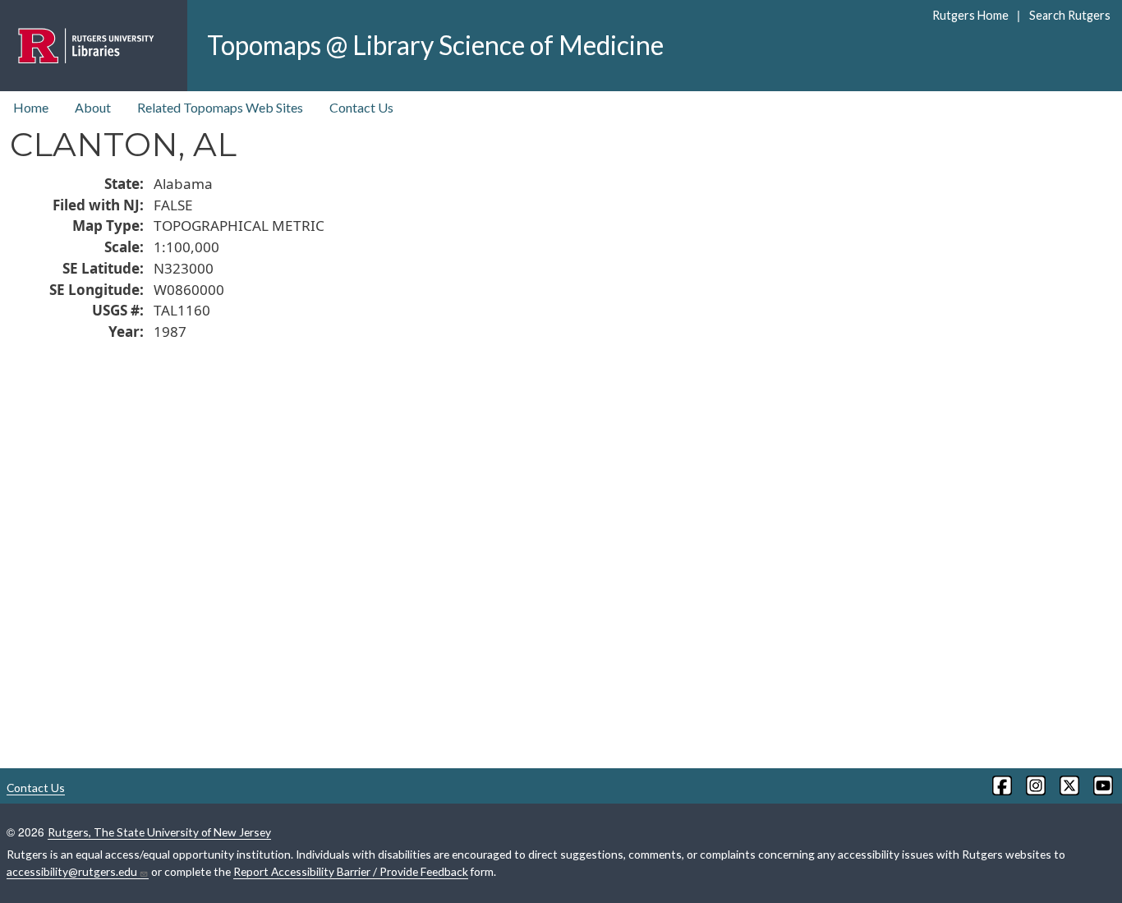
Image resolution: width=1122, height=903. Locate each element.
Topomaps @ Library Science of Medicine (435, 45)
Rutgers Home (970, 15)
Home (30, 107)
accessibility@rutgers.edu (72, 871)
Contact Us (361, 107)
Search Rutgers (1069, 15)
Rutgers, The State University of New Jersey (159, 832)
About (93, 107)
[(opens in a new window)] (1001, 785)
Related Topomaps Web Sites (220, 107)
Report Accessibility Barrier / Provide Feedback (350, 871)
